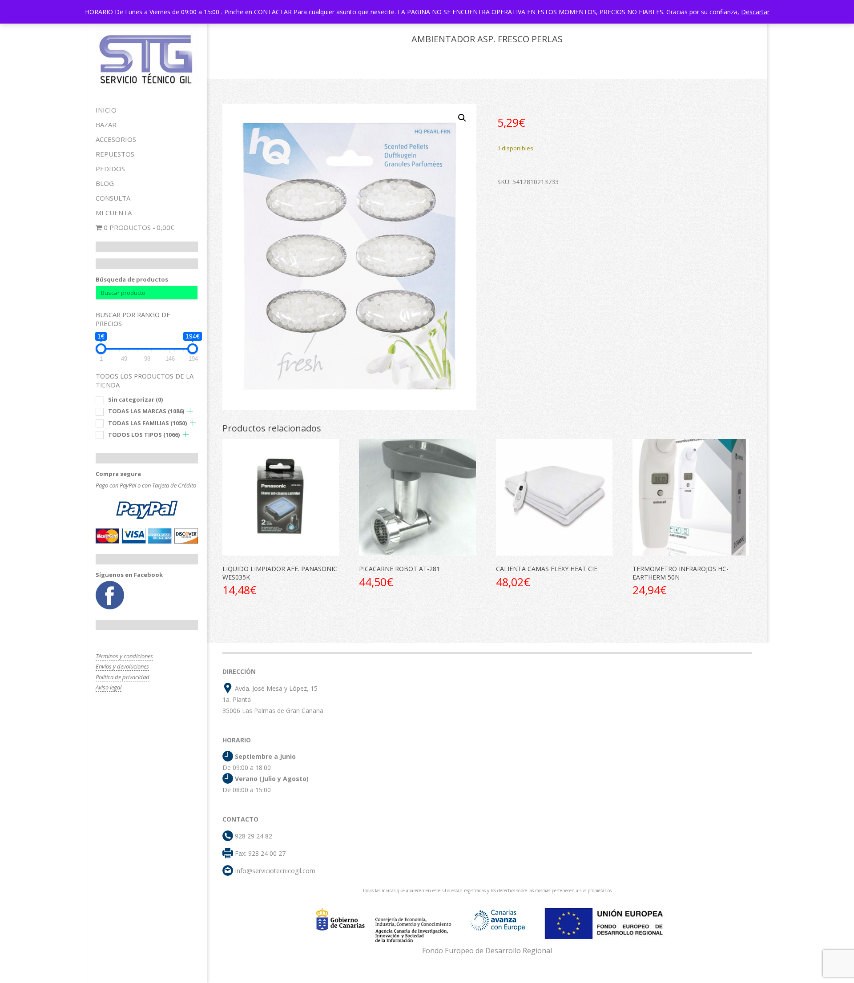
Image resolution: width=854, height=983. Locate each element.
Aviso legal (108, 687)
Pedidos (110, 168)
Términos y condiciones (124, 656)
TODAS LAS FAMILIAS (147, 423)
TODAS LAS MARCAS (146, 411)
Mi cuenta (114, 212)
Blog (105, 183)
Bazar (106, 124)
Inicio (106, 109)
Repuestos (115, 153)
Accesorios (116, 139)
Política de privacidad (122, 677)
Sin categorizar (135, 399)
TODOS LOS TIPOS (144, 435)
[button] (462, 118)
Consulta (113, 197)
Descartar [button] (755, 12)
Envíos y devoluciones (122, 666)
